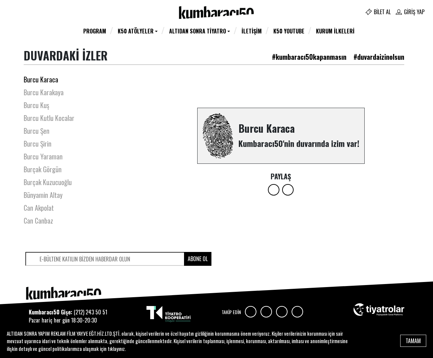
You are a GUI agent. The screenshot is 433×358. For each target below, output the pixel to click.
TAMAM (413, 341)
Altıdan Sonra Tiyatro (197, 31)
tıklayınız (116, 348)
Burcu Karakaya (44, 92)
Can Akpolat (39, 208)
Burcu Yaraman (43, 156)
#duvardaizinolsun (379, 57)
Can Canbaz (38, 220)
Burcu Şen (36, 131)
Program (94, 31)
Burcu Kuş (36, 105)
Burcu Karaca (41, 79)
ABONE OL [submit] (198, 259)
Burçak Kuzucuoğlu (48, 182)
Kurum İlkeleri (335, 31)
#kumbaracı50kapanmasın (309, 57)
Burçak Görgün (43, 169)
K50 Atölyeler (136, 31)
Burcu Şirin (37, 143)
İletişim (252, 31)
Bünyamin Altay (43, 195)
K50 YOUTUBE (288, 31)
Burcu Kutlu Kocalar (49, 118)
